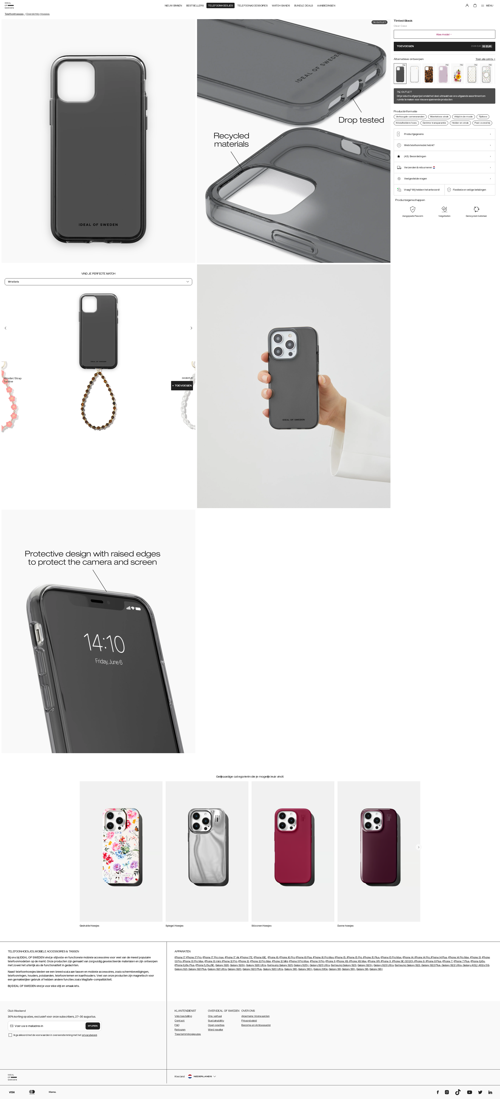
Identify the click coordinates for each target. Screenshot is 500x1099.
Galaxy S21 (181, 969)
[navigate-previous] (419, 847)
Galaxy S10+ (305, 969)
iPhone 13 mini (213, 961)
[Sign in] (467, 5)
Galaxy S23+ (365, 965)
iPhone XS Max (357, 961)
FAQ (177, 1025)
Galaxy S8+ (376, 969)
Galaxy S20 (234, 969)
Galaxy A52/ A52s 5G (475, 965)
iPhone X (385, 961)
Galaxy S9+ (348, 969)
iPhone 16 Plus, (304, 957)
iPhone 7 (448, 961)
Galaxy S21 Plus (197, 969)
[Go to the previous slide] (5, 328)
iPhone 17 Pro (193, 957)
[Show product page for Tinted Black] (400, 73)
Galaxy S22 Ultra (451, 965)
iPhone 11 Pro (317, 961)
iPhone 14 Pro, (422, 957)
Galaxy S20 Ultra (273, 969)
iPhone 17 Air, (232, 957)
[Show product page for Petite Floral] (486, 73)
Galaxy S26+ (237, 965)
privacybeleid (89, 1035)
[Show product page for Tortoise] (428, 73)
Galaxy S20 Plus (252, 969)
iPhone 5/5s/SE (205, 965)
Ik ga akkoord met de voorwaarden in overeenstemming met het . (55, 1035)
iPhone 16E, (260, 957)
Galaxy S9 (335, 969)
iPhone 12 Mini (280, 961)
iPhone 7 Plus (461, 961)
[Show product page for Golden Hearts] (471, 73)
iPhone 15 (340, 957)
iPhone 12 (243, 961)
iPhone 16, (273, 957)
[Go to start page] (9, 5)
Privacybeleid (249, 1020)
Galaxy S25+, (301, 965)
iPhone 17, (180, 957)
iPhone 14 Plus (438, 957)
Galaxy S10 (290, 969)
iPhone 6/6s (478, 961)
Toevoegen (182, 385)
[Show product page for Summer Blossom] (457, 73)
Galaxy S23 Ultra (384, 965)
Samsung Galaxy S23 (343, 965)
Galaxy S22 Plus (431, 965)
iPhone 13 (475, 957)
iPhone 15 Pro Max (391, 957)
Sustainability (216, 1020)
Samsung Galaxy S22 (407, 965)
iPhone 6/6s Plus (184, 965)
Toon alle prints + (485, 59)
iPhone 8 (419, 961)
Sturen (93, 1026)
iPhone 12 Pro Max (260, 961)
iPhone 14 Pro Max (458, 957)
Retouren (180, 1029)
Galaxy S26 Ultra (256, 965)
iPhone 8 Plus (433, 961)
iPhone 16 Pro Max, (323, 957)
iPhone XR (374, 961)
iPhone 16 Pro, (287, 957)
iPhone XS (342, 961)
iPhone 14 (408, 957)
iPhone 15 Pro (354, 957)
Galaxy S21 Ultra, (217, 969)
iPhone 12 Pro (229, 961)
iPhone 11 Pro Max (299, 961)
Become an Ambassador (256, 1025)
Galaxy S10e (320, 969)
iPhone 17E (246, 957)
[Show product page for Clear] (414, 73)
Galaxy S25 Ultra (320, 965)
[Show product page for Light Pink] (443, 73)
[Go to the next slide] (191, 328)
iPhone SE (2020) (402, 961)
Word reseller (215, 1029)
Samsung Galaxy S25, (280, 965)
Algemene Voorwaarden (255, 1016)
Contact (180, 1020)
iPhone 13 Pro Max (192, 961)
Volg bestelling (183, 1016)
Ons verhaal (215, 1016)
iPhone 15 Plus (371, 957)
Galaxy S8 (362, 969)
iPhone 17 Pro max (213, 957)
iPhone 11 (330, 961)
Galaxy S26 (222, 965)
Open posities (216, 1025)
